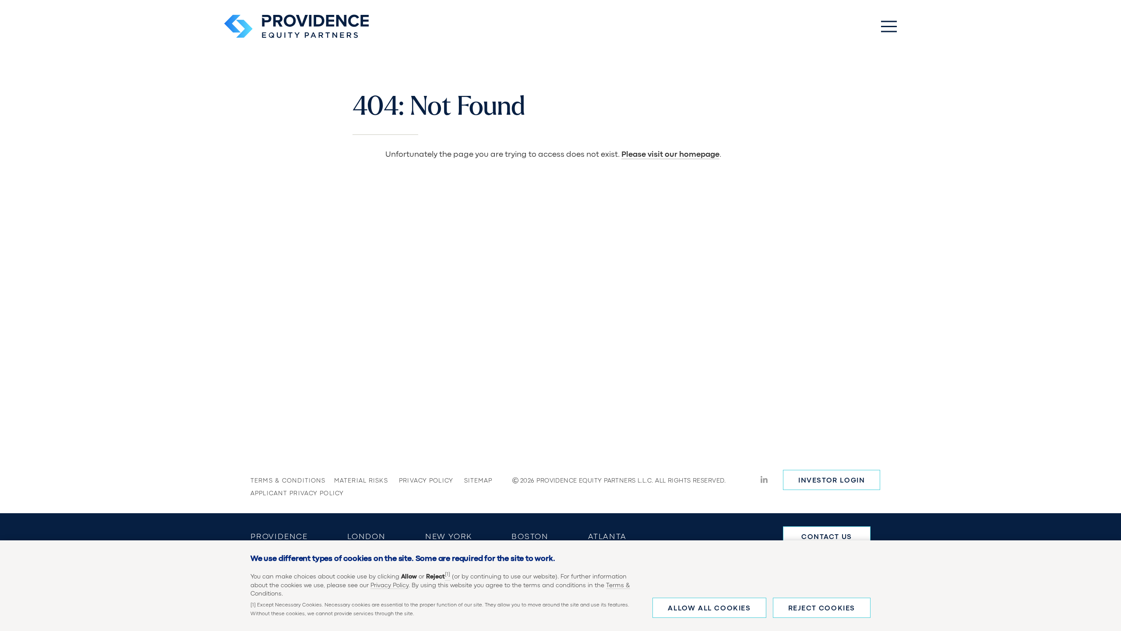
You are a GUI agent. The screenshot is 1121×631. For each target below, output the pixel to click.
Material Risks (353, 480)
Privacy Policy (389, 585)
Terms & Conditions (279, 480)
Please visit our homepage (670, 155)
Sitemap (478, 480)
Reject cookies (821, 609)
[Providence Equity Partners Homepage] (296, 26)
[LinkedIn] (764, 480)
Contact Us (826, 537)
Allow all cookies (709, 609)
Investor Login (831, 481)
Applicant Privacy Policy (279, 493)
